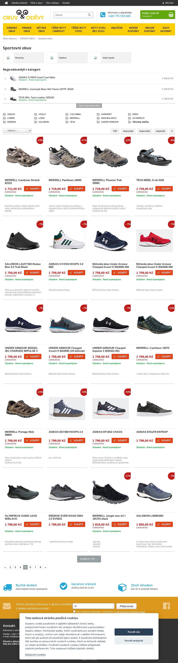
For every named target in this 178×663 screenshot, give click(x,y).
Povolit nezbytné (134, 640)
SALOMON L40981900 (149, 515)
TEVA (72, 122)
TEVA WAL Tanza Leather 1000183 (36, 97)
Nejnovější (128, 131)
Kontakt (66, 3)
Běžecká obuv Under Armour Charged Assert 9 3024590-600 (154, 265)
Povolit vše (134, 632)
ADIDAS (11, 114)
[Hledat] (89, 15)
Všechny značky (140, 122)
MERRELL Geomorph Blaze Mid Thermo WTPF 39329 (46, 89)
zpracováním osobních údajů (130, 611)
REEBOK (11, 122)
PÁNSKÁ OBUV (27, 38)
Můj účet (169, 3)
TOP (115, 131)
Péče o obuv (36, 3)
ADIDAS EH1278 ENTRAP (152, 431)
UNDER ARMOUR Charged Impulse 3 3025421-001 (109, 349)
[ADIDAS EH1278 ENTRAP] (155, 408)
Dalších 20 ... (89, 559)
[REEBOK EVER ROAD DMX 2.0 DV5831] (67, 492)
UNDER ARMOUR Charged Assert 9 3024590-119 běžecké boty (67, 350)
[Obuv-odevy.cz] (23, 15)
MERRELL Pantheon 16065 (65, 180)
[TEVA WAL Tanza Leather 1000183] (13, 100)
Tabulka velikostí (19, 3)
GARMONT (106, 114)
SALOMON (44, 122)
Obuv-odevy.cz (10, 38)
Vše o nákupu (52, 3)
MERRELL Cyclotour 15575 (152, 347)
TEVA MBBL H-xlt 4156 (150, 180)
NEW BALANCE (108, 118)
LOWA (42, 118)
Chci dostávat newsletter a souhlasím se (110, 611)
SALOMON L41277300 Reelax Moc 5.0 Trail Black (23, 265)
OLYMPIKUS (138, 118)
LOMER (11, 118)
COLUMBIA (75, 114)
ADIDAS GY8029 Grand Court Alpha (37, 77)
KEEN (135, 114)
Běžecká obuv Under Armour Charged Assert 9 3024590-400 (110, 265)
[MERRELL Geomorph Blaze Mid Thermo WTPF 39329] (13, 92)
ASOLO (42, 114)
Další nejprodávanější (89, 105)
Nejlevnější (144, 131)
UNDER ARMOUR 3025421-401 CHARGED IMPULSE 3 (21, 349)
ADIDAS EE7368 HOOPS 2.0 (66, 431)
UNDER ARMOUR (110, 122)
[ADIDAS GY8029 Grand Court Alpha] (13, 81)
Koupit (34, 188)
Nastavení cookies (35, 654)
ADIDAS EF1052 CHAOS (107, 431)
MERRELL (75, 118)
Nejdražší (160, 131)
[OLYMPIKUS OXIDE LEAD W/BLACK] (23, 492)
